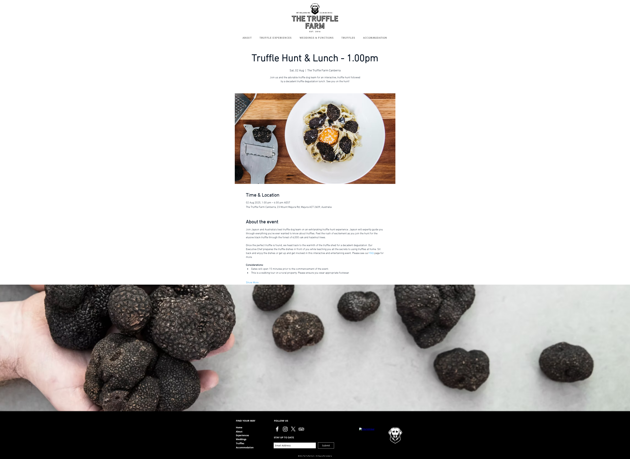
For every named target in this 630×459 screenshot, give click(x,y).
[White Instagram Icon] (285, 429)
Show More (252, 282)
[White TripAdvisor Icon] (301, 429)
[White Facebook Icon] (277, 429)
